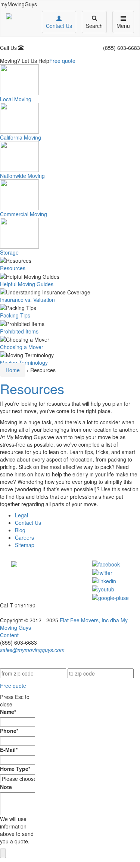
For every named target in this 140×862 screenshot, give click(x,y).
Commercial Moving (23, 214)
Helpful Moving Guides (26, 284)
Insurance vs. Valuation (27, 299)
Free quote (62, 60)
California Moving (20, 137)
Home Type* (15, 768)
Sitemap (24, 545)
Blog (20, 530)
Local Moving (15, 99)
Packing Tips (15, 315)
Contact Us (28, 522)
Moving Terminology (24, 362)
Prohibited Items (19, 331)
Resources (12, 268)
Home (13, 370)
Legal (21, 515)
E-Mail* (9, 749)
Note (6, 787)
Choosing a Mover (21, 347)
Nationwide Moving (22, 175)
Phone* (9, 730)
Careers (24, 537)
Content (9, 635)
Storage (9, 252)
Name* (8, 711)
